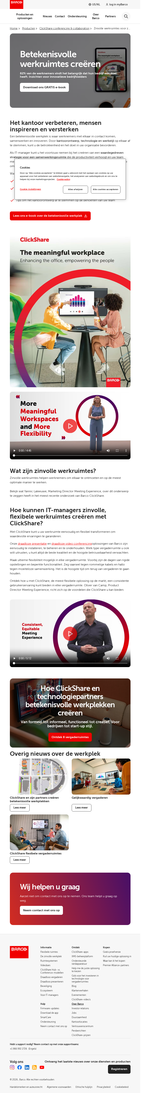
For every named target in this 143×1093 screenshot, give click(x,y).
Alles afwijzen (75, 189)
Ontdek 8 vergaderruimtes (70, 737)
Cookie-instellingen (30, 189)
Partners (110, 16)
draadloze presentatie (32, 543)
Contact (60, 16)
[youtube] (42, 1067)
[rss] (34, 1067)
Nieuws (47, 16)
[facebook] (19, 1067)
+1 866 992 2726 (23, 1048)
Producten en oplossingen (24, 16)
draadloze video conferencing (72, 543)
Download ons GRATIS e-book (44, 87)
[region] (70, 179)
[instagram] (12, 1067)
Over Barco (95, 16)
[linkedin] (27, 1067)
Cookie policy (63, 179)
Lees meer (19, 807)
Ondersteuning (77, 16)
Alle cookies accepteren (105, 189)
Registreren (119, 1069)
